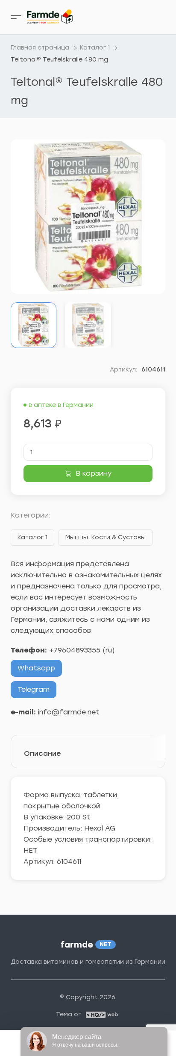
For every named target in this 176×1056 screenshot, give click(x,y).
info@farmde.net (69, 712)
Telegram (34, 689)
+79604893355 (74, 650)
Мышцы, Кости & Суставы (105, 537)
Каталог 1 (32, 537)
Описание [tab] (42, 753)
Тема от (69, 1014)
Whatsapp (36, 668)
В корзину (93, 473)
